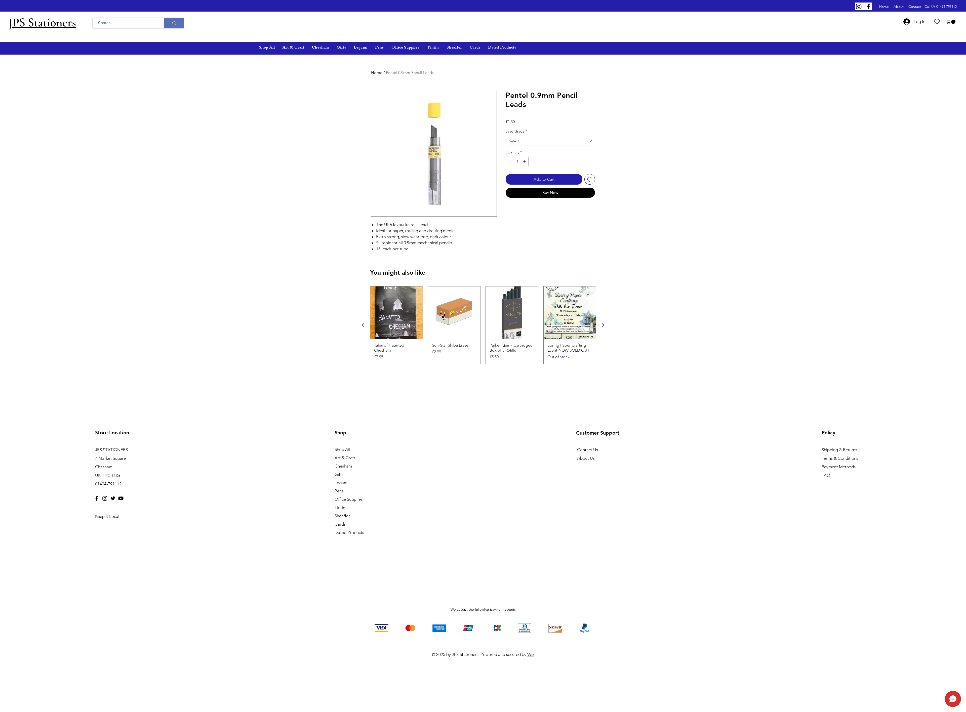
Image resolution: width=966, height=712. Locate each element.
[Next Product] (603, 325)
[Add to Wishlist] (589, 179)
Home (376, 72)
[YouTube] (121, 498)
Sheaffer (342, 515)
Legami (341, 482)
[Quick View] (396, 312)
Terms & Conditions (840, 458)
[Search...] (174, 23)
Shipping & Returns (839, 449)
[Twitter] (113, 498)
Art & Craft (345, 457)
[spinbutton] (517, 161)
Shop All (342, 449)
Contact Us (587, 449)
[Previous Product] (363, 325)
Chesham (343, 466)
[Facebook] (868, 6)
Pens (339, 490)
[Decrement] (509, 161)
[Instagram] (858, 6)
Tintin (340, 507)
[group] (483, 325)
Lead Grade (516, 131)
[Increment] (525, 161)
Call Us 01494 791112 (940, 6)
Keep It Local (107, 516)
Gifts (339, 474)
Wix (530, 654)
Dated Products (349, 532)
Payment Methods (839, 466)
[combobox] (550, 141)
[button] (951, 22)
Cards (340, 524)
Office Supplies (349, 499)
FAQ (826, 475)
